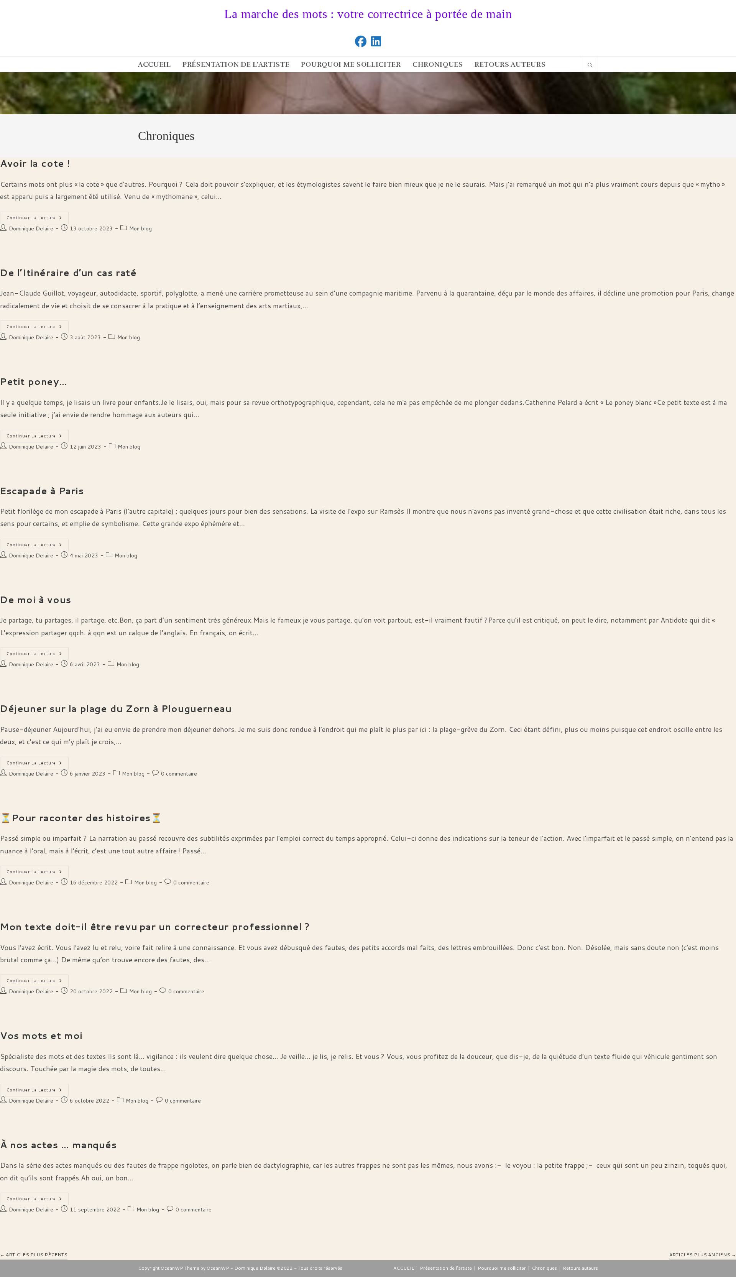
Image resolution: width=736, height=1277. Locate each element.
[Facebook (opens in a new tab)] (361, 41)
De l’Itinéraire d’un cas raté (68, 272)
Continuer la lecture (38, 219)
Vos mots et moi (41, 1035)
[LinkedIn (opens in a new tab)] (376, 41)
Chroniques (544, 1268)
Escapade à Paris (42, 490)
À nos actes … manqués (58, 1144)
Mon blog (140, 228)
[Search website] (590, 65)
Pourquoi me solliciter (502, 1268)
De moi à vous (35, 599)
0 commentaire (179, 773)
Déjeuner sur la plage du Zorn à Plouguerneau (116, 708)
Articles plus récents (33, 1255)
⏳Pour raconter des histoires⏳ (81, 817)
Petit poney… (33, 381)
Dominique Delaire (31, 228)
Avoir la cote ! (35, 163)
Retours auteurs (580, 1268)
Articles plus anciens (702, 1255)
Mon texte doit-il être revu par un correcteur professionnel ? (155, 926)
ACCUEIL (403, 1268)
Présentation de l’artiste (446, 1268)
